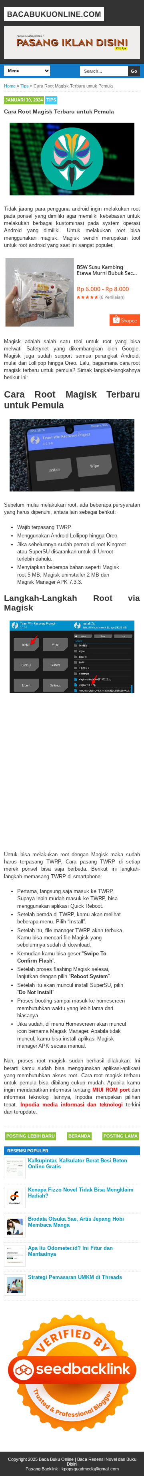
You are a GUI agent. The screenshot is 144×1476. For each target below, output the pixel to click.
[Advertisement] (72, 771)
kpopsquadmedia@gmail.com (90, 1468)
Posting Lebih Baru (30, 1136)
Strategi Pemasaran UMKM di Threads (75, 1277)
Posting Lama (121, 1136)
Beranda (79, 1136)
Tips (51, 99)
